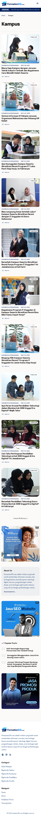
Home (3, 15)
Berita (4, 796)
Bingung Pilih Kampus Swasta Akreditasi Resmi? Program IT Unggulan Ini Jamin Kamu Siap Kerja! (19, 360)
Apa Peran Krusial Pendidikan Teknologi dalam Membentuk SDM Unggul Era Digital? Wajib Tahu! (20, 408)
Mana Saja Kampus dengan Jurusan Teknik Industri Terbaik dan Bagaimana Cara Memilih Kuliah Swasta (20, 70)
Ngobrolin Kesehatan (9, 774)
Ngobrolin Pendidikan (10, 65)
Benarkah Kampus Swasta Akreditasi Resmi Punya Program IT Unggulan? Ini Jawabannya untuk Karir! (20, 264)
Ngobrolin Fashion (8, 770)
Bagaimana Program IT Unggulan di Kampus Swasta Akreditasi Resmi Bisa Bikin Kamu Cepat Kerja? (20, 312)
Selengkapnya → (10, 591)
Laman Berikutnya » (20, 518)
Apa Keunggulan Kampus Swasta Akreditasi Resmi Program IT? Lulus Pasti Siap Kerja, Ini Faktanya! (18, 166)
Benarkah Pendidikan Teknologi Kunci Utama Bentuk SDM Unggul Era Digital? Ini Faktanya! (20, 504)
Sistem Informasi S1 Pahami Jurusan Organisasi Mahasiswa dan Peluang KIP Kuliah (20, 118)
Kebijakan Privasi (7, 800)
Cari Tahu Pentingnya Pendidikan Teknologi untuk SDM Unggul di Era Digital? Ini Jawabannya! (18, 456)
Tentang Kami (6, 803)
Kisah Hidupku (7, 767)
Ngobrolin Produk (8, 781)
